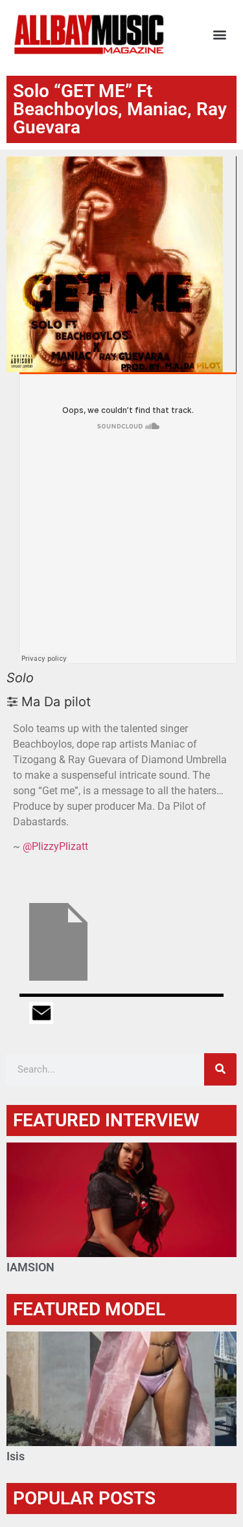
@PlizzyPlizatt (55, 846)
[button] (219, 34)
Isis (15, 1456)
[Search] (220, 1069)
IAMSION (30, 1267)
